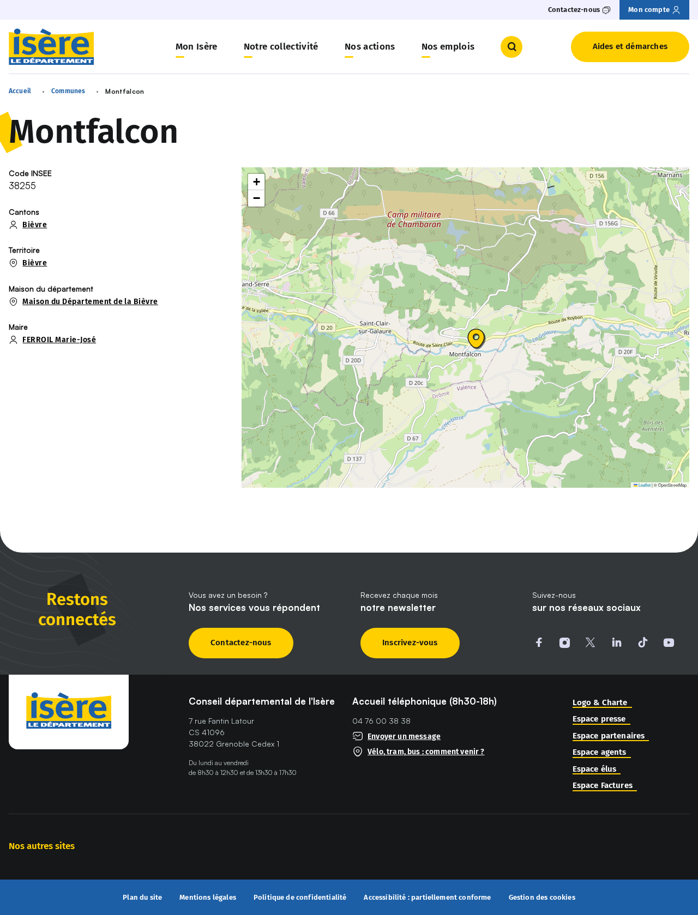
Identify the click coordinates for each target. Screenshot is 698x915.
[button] (476, 339)
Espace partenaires (609, 736)
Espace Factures (603, 785)
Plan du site (142, 897)
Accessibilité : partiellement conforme (427, 897)
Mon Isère (197, 46)
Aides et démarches (630, 46)
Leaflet (644, 485)
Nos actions (370, 46)
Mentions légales (207, 897)
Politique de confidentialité (300, 897)
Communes (68, 91)
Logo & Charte (600, 702)
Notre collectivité (281, 46)
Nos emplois (448, 46)
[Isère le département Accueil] (51, 46)
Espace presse (599, 719)
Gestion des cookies (542, 897)
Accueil (20, 91)
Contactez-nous (241, 642)
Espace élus (595, 769)
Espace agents (600, 752)
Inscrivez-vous (410, 642)
